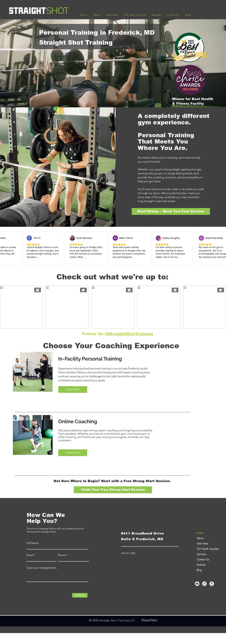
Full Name (32, 543)
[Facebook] (211, 583)
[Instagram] (204, 583)
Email (29, 555)
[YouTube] (197, 583)
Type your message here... (42, 567)
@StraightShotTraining (129, 333)
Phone (62, 555)
